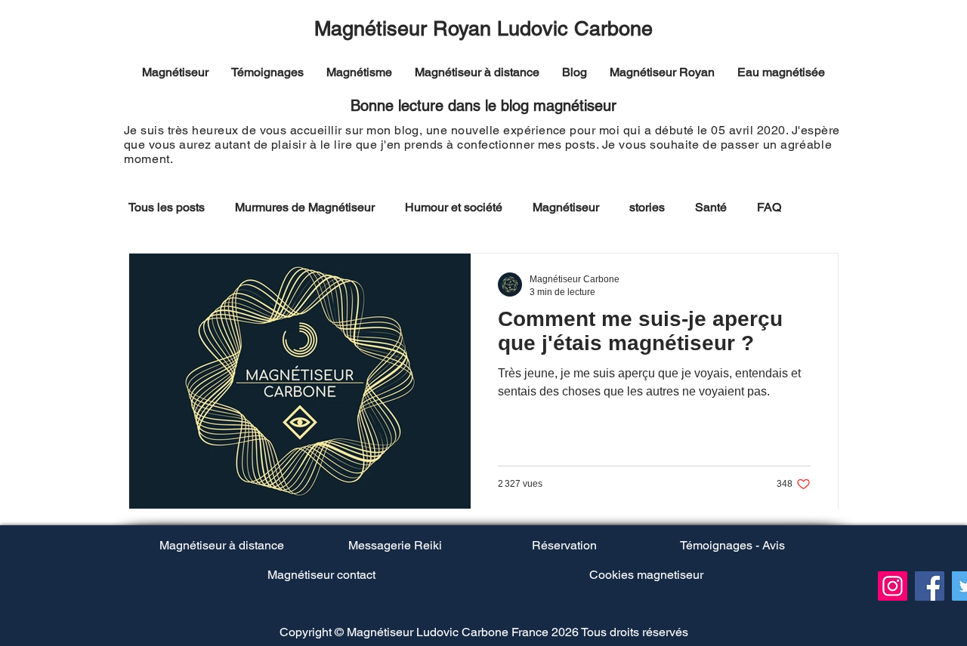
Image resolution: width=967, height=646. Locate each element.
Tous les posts (166, 207)
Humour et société (453, 207)
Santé (711, 207)
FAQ (769, 207)
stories (647, 207)
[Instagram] (892, 586)
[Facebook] (929, 586)
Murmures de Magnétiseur (305, 207)
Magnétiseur (566, 207)
